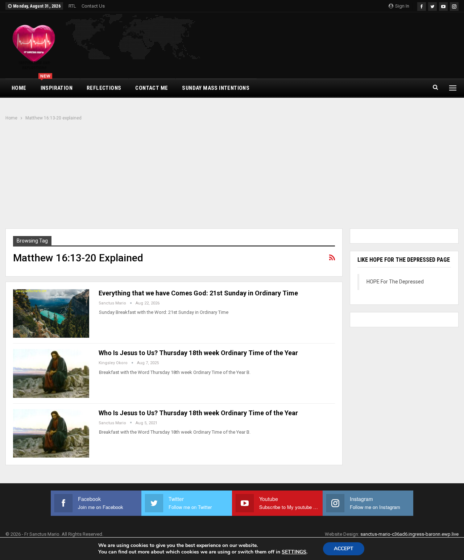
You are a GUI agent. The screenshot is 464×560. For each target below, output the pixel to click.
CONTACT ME (151, 88)
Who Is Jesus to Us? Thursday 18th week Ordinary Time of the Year (198, 353)
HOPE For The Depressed (395, 282)
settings (294, 552)
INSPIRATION (56, 85)
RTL (72, 6)
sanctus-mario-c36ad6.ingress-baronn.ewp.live (409, 534)
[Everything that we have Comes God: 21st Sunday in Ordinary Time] (51, 313)
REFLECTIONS (104, 88)
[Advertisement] (232, 175)
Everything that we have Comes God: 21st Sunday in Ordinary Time (198, 293)
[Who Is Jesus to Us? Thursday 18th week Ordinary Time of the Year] (51, 373)
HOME (19, 88)
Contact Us (93, 6)
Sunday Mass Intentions (215, 88)
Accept (343, 548)
